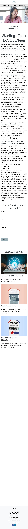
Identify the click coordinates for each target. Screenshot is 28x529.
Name (2, 211)
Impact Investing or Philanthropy (9, 338)
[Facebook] (13, 525)
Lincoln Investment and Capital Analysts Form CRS (14, 5)
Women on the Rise (8, 306)
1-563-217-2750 (15, 513)
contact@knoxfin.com (14, 523)
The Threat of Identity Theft (12, 276)
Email (2, 219)
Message (3, 227)
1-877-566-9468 (16, 511)
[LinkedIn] (15, 525)
